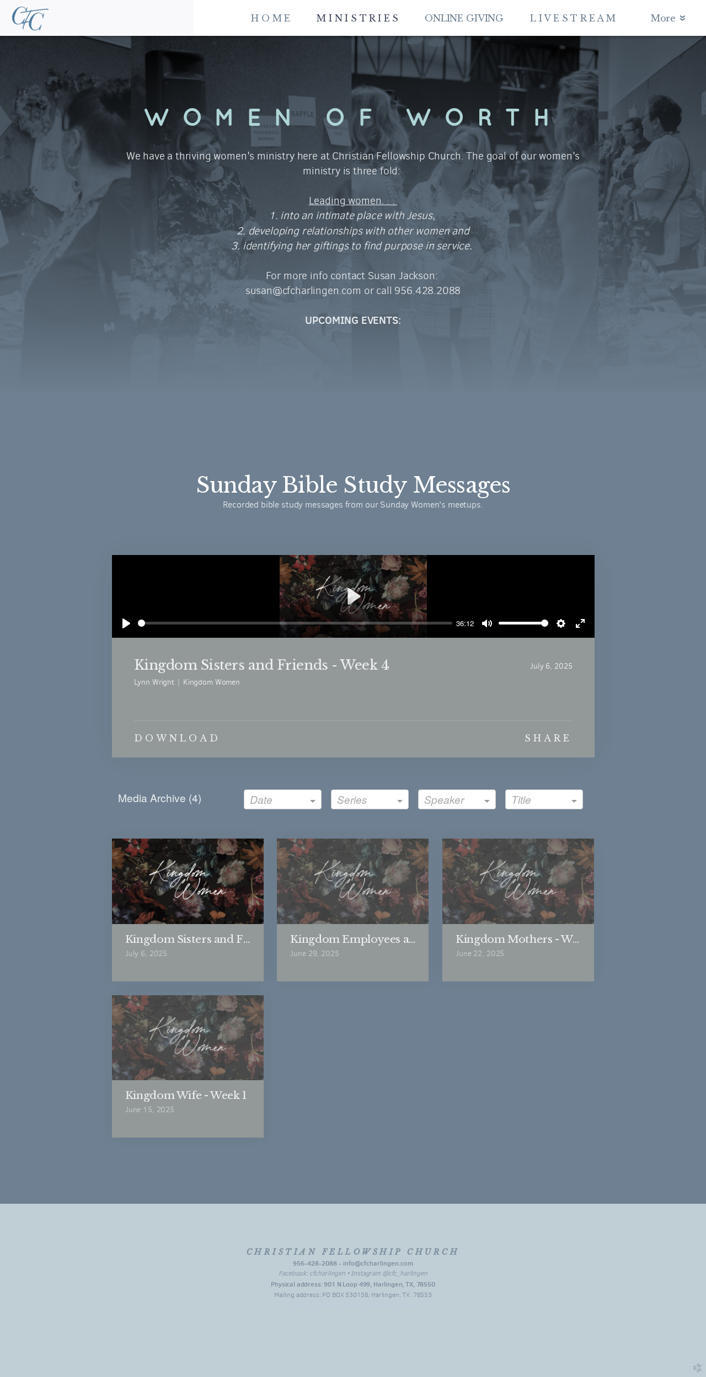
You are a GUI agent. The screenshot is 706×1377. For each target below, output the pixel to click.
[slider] (295, 623)
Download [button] (177, 738)
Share (549, 738)
